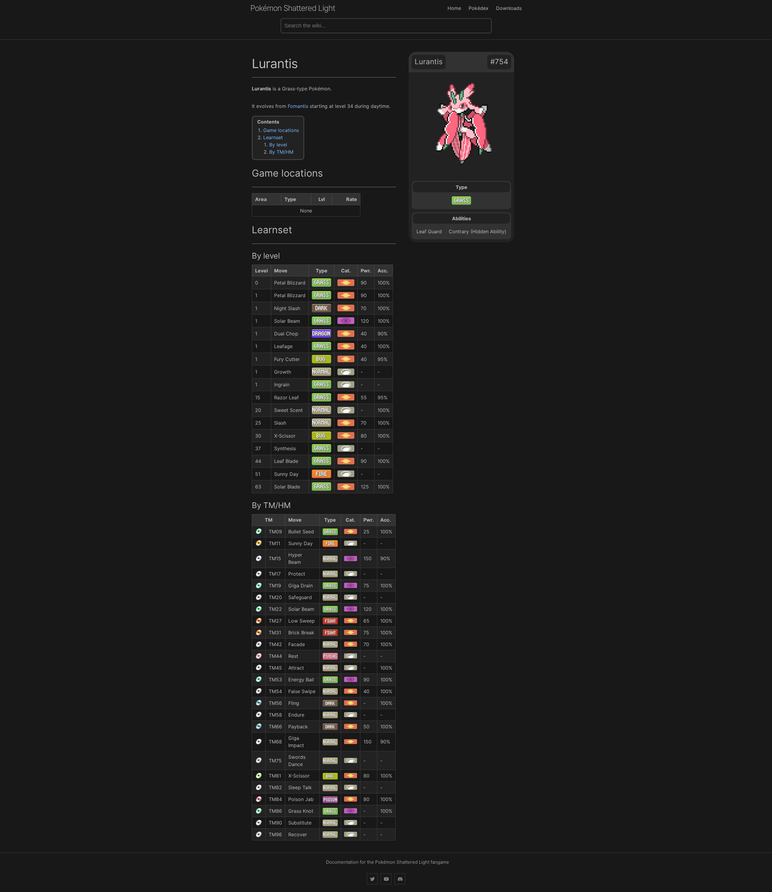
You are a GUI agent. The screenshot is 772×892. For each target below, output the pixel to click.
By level (278, 145)
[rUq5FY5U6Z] (399, 879)
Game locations (281, 130)
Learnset (273, 137)
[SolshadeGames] (372, 879)
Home (454, 8)
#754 (499, 61)
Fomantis (298, 106)
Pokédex (479, 8)
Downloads (509, 8)
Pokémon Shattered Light (292, 8)
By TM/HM (281, 152)
